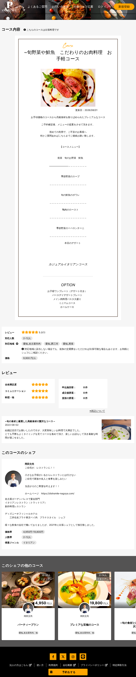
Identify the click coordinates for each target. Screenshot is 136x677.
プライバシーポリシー (92, 665)
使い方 (40, 665)
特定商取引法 (120, 665)
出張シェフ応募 (83, 6)
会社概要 (67, 665)
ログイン (103, 6)
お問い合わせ (60, 6)
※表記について (97, 410)
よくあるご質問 (37, 6)
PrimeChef (9, 7)
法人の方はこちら (18, 665)
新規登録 (124, 6)
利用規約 (53, 665)
